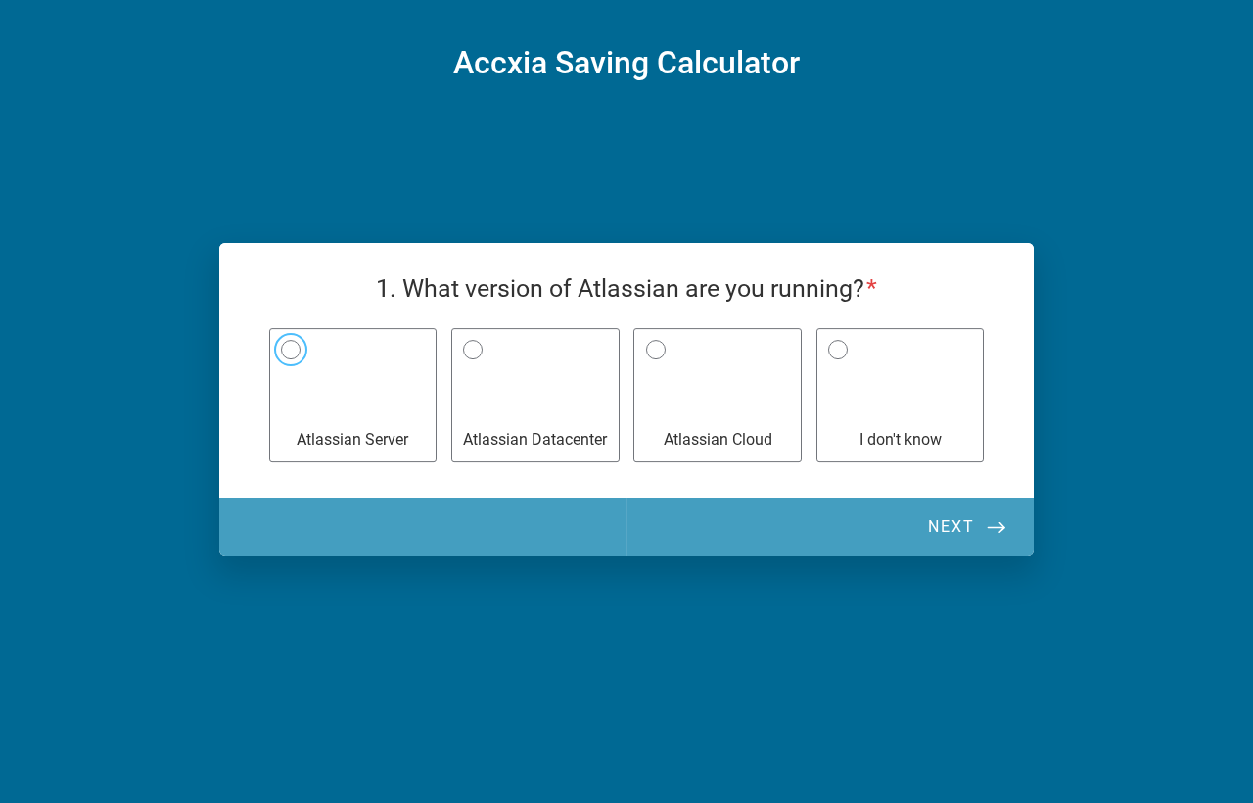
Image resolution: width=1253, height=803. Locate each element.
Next (951, 526)
